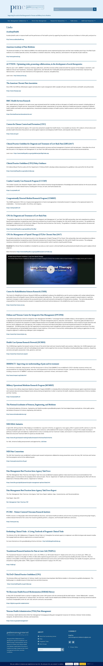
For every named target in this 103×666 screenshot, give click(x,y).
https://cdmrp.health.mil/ (13, 208)
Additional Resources (87, 21)
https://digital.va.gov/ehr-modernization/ (17, 603)
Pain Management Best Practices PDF (17, 502)
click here (43, 441)
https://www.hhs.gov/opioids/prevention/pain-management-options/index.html (28, 482)
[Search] (94, 9)
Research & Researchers (58, 21)
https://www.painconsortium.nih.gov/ (16, 461)
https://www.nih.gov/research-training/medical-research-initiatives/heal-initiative (29, 437)
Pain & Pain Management (39, 21)
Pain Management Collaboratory (17, 21)
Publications (73, 21)
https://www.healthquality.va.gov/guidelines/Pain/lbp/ (21, 229)
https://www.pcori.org (12, 521)
